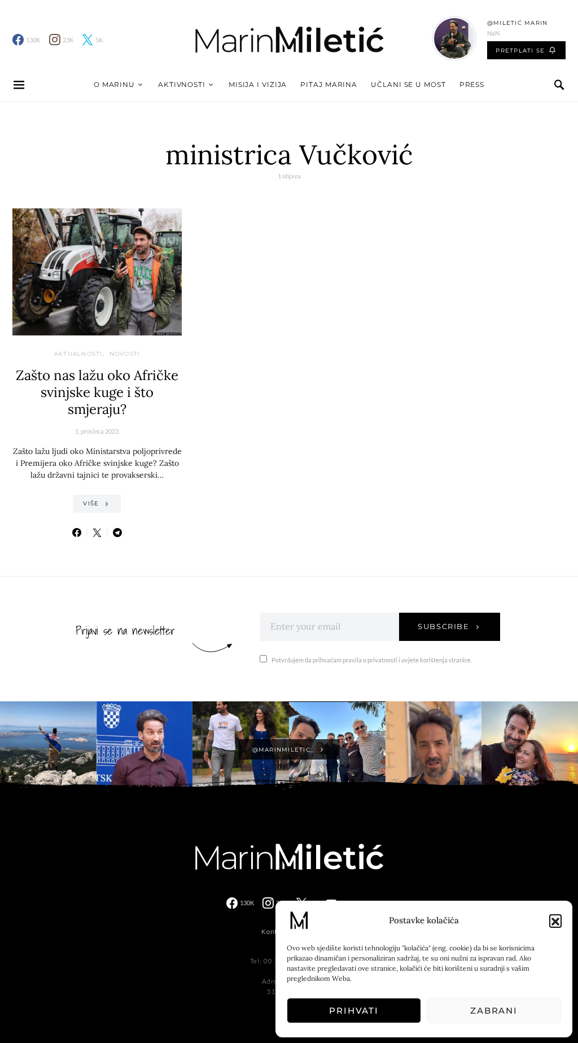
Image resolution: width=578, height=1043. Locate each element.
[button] (555, 920)
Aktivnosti (181, 84)
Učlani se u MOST (408, 84)
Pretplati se (520, 50)
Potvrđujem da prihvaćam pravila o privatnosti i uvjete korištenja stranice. (372, 660)
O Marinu (114, 84)
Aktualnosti (78, 353)
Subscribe (444, 626)
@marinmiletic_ (283, 749)
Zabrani (494, 1010)
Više (91, 503)
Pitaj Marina (328, 84)
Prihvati (354, 1010)
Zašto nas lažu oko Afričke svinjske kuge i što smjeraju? (97, 392)
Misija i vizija (258, 84)
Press (472, 84)
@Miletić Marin (517, 23)
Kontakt (274, 931)
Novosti (125, 353)
